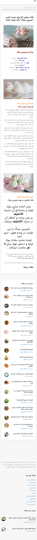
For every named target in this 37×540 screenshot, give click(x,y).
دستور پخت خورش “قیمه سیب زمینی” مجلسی (23, 322)
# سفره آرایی (32, 485)
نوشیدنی (25, 385)
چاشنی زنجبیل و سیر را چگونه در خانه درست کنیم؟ (23, 296)
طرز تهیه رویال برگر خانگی (26, 357)
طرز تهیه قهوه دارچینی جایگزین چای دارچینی (24, 529)
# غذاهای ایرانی (31, 501)
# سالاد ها (33, 482)
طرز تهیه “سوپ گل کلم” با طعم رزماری (23, 434)
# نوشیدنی (33, 488)
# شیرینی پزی (32, 504)
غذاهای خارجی (23, 369)
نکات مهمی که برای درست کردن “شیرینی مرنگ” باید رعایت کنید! (19, 9)
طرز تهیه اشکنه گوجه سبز (26, 350)
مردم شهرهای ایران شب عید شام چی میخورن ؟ (23, 425)
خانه (34, 7)
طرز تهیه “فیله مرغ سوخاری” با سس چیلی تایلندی (22, 365)
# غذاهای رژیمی (31, 480)
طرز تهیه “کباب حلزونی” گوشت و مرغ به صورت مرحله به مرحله (22, 408)
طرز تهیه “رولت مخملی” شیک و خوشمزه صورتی (22, 332)
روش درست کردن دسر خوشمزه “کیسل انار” (22, 305)
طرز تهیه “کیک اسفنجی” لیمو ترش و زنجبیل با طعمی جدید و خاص (22, 519)
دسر (26, 307)
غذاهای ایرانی (23, 290)
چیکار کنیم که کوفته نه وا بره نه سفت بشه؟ (22, 288)
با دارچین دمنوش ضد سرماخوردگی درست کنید (22, 382)
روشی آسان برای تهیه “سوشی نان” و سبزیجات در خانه (23, 392)
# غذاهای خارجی (31, 496)
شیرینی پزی (28, 7)
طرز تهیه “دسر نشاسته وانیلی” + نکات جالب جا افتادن (21, 313)
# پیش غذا (32, 491)
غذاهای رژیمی (23, 344)
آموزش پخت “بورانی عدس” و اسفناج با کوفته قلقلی (22, 341)
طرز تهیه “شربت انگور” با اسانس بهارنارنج (22, 417)
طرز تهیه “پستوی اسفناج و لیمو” (24, 400)
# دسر (34, 493)
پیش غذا (25, 395)
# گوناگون (33, 499)
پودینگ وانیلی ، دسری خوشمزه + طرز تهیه (22, 374)
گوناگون (25, 300)
